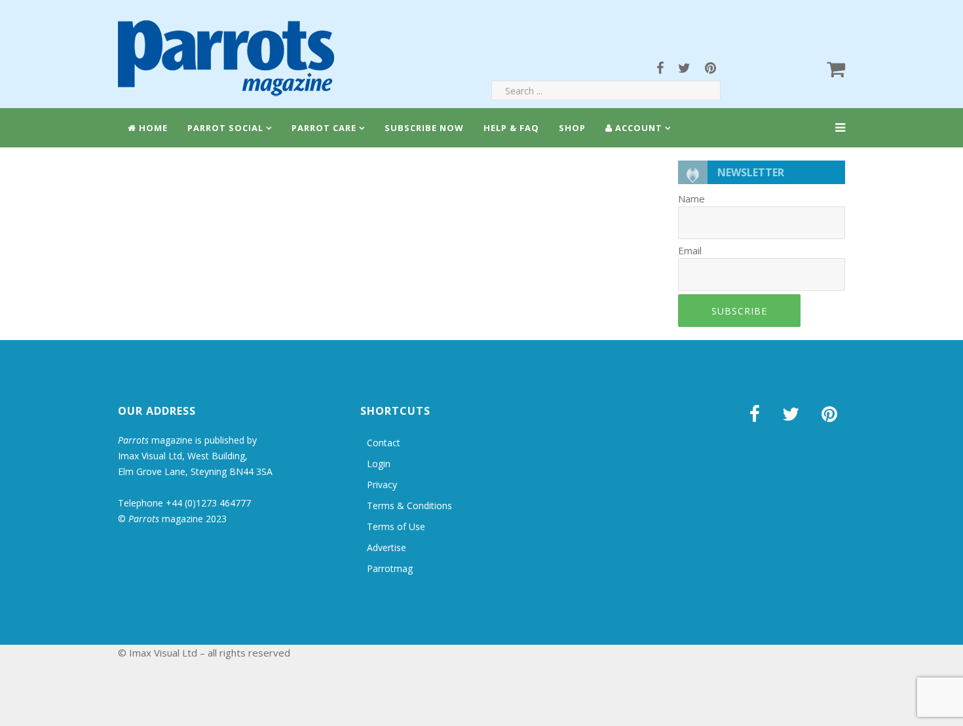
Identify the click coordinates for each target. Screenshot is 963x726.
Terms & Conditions (409, 505)
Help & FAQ (511, 128)
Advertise (386, 547)
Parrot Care (324, 128)
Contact (383, 442)
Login (378, 463)
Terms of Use (396, 526)
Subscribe (739, 311)
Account (637, 128)
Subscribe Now (424, 128)
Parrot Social (225, 128)
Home (152, 128)
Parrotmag (390, 568)
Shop (572, 128)
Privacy (382, 484)
